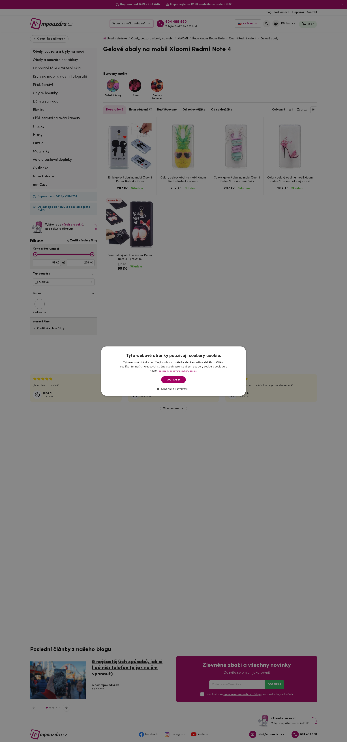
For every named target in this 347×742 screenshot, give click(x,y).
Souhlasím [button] (173, 379)
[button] (173, 389)
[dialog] (173, 371)
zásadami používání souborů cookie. (178, 370)
